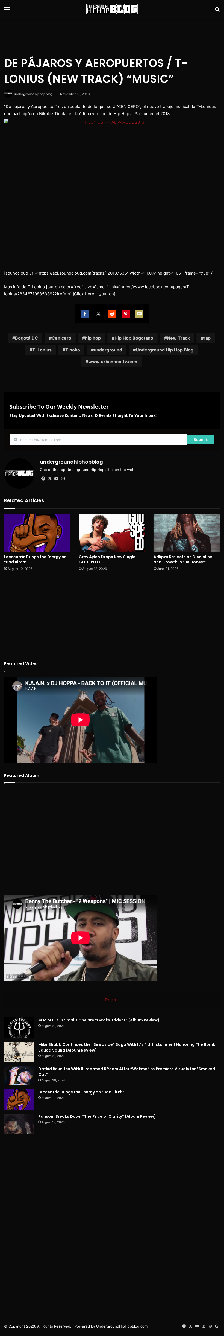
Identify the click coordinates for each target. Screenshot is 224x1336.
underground (108, 350)
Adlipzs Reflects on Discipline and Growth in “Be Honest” (183, 559)
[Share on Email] (139, 314)
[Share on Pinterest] (126, 314)
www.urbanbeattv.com (112, 361)
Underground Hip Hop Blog (164, 350)
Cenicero (61, 338)
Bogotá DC (26, 338)
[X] (49, 478)
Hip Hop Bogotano (133, 338)
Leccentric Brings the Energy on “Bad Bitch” (35, 559)
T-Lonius (42, 350)
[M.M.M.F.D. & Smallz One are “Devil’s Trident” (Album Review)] (19, 1027)
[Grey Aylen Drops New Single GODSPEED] (112, 533)
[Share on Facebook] (85, 314)
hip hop (93, 338)
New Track (178, 338)
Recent (112, 999)
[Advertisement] (112, 36)
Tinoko (72, 350)
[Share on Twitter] (98, 314)
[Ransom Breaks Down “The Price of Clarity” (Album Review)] (19, 1124)
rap (207, 338)
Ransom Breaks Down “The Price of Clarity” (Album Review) (97, 1116)
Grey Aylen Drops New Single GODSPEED (107, 559)
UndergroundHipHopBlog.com (122, 1326)
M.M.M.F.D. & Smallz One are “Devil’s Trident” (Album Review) (99, 1020)
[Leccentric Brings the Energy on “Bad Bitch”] (37, 533)
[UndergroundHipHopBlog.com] (112, 9)
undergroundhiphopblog (33, 94)
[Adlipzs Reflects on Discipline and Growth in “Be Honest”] (187, 533)
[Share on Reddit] (112, 314)
